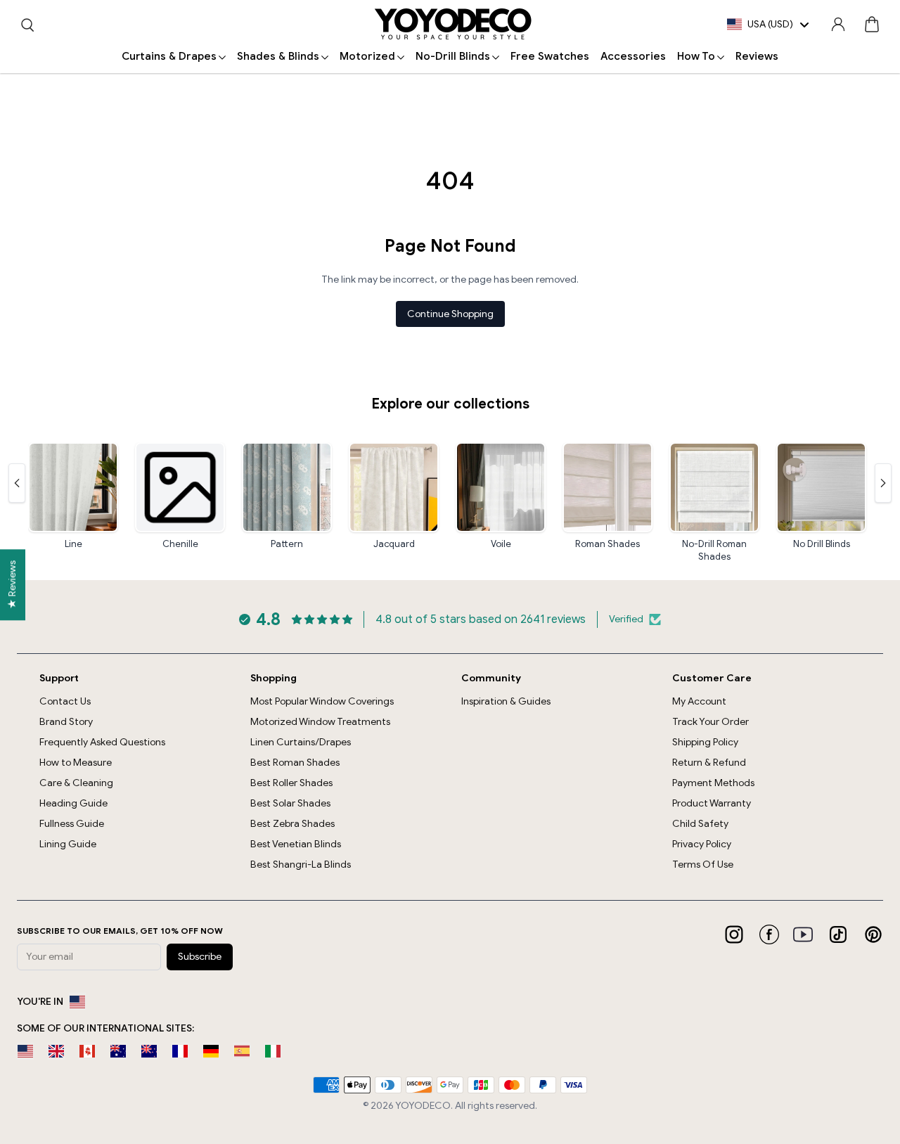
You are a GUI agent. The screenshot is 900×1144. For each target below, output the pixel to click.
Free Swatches (549, 56)
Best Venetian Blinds (295, 844)
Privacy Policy (701, 844)
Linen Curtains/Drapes (300, 742)
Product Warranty (711, 803)
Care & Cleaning (76, 783)
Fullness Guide (71, 824)
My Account (699, 701)
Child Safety (700, 824)
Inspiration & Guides (506, 701)
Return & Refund (709, 763)
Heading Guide (73, 803)
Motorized (367, 56)
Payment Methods (713, 783)
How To (696, 56)
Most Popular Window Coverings (322, 701)
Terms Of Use (702, 864)
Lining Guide (67, 844)
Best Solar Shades (290, 803)
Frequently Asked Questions (102, 742)
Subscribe (199, 957)
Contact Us (65, 701)
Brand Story (66, 722)
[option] (25, 1051)
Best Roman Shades (295, 763)
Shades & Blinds (278, 56)
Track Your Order (710, 722)
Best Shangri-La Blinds (300, 864)
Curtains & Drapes (169, 56)
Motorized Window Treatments (320, 722)
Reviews (756, 56)
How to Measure (75, 763)
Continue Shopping (450, 314)
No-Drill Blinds (453, 56)
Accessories (633, 56)
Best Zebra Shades (292, 824)
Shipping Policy (705, 742)
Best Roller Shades (291, 783)
